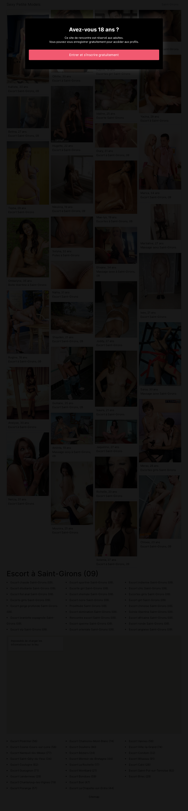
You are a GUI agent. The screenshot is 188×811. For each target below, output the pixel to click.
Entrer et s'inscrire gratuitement (94, 55)
